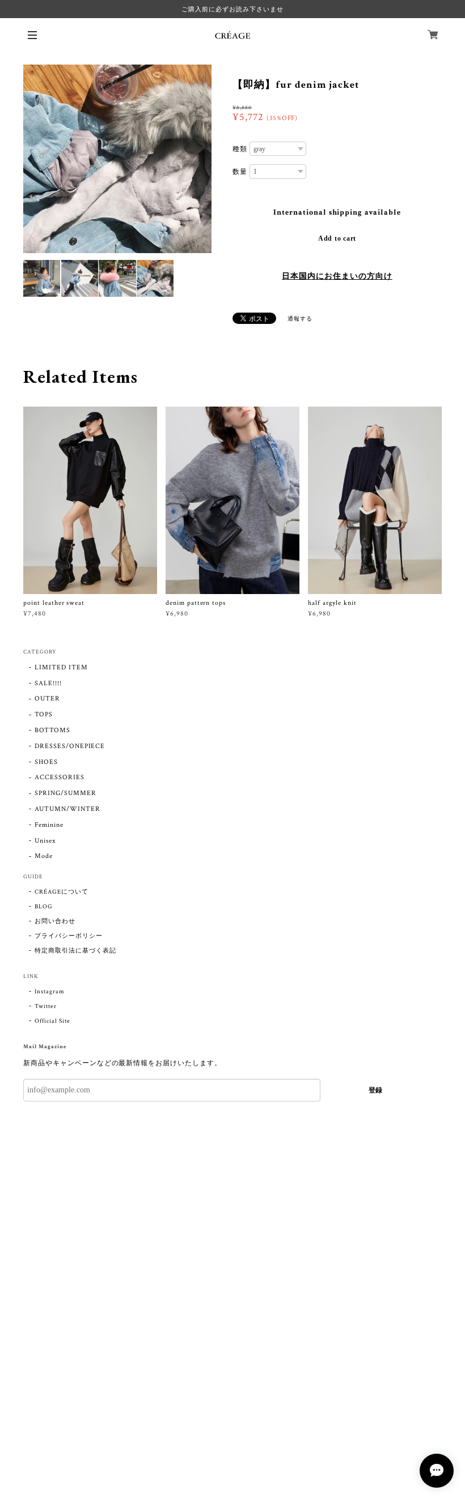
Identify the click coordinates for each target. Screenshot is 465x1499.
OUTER (47, 698)
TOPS (44, 714)
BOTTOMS (52, 730)
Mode (44, 856)
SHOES (46, 762)
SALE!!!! (48, 683)
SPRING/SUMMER (65, 793)
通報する (300, 319)
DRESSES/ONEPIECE (70, 746)
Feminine (49, 825)
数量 (239, 172)
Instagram (50, 992)
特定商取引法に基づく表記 (75, 951)
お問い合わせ (55, 921)
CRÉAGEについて (61, 892)
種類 (239, 149)
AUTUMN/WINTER (67, 809)
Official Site (52, 1021)
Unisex (45, 840)
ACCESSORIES (59, 777)
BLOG (44, 907)
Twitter (46, 1006)
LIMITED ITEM (61, 667)
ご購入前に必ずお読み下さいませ (232, 9)
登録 (375, 1090)
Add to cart (337, 238)
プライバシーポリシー (69, 936)
